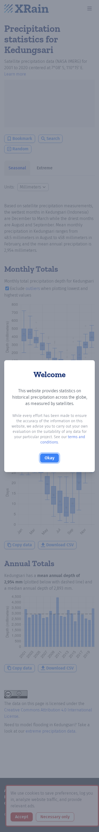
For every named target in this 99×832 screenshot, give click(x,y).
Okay (49, 457)
